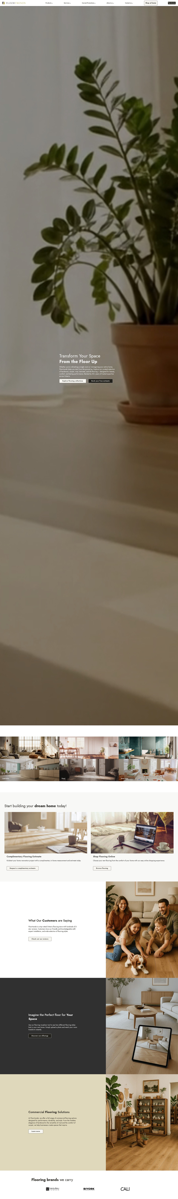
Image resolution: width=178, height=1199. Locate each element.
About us (110, 3)
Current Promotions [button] (88, 3)
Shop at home (150, 3)
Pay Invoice (171, 3)
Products (48, 3)
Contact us (128, 3)
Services (67, 3)
